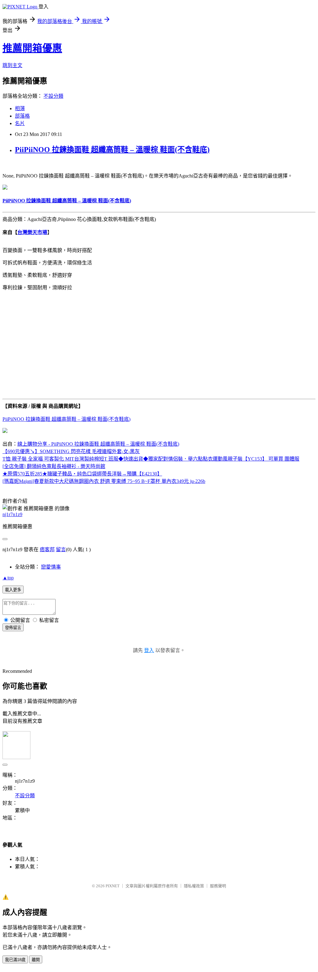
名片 (20, 123)
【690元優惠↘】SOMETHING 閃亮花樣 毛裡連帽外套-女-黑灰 (71, 451)
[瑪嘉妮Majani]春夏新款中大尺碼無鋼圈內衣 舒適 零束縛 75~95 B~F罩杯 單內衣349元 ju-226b (103, 481)
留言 (61, 549)
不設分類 (53, 96)
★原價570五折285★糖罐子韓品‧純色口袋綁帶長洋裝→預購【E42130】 (82, 473)
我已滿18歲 (15, 959)
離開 (36, 959)
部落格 (22, 116)
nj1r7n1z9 (12, 514)
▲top (8, 577)
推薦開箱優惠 (32, 48)
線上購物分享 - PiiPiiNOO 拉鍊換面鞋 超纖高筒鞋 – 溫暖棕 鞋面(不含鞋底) (98, 444)
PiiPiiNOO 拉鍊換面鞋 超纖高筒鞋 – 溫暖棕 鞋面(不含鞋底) (112, 150)
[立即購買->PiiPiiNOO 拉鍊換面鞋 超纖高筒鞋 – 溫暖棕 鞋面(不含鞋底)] (4, 188)
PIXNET (113, 886)
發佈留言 (13, 627)
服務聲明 (218, 886)
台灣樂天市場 (32, 232)
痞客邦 (47, 549)
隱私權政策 (194, 886)
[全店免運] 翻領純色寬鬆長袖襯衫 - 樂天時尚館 (53, 466)
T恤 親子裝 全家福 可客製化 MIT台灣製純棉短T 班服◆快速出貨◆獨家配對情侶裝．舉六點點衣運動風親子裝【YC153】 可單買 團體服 (150, 458)
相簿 (20, 108)
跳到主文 (12, 65)
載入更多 (13, 589)
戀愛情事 (51, 566)
